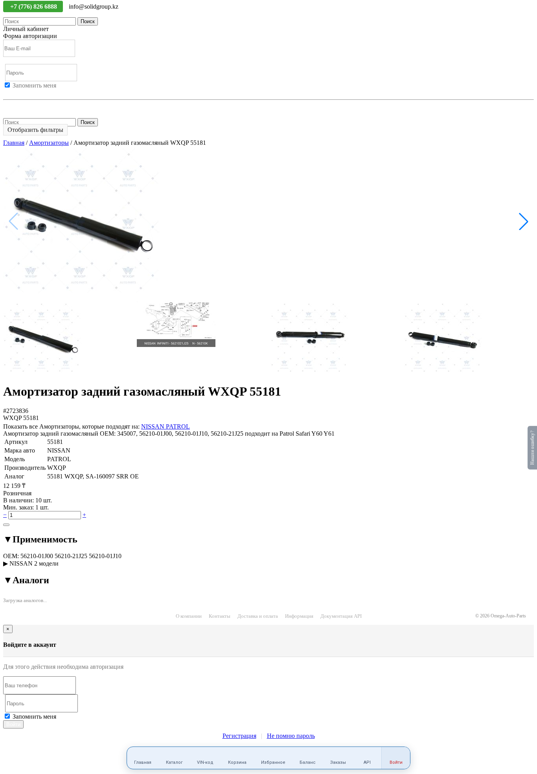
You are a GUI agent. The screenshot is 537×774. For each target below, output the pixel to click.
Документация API (341, 616)
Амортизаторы (49, 142)
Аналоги (26, 580)
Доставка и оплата (257, 616)
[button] (523, 221)
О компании (189, 616)
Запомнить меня (34, 85)
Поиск (88, 21)
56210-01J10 (105, 556)
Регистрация (39, 92)
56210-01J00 (36, 556)
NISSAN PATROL (165, 426)
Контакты (219, 616)
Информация (299, 616)
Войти (11, 92)
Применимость (40, 539)
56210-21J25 (71, 556)
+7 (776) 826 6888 (34, 6)
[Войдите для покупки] (6, 525)
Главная (13, 142)
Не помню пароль (27, 106)
